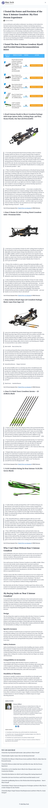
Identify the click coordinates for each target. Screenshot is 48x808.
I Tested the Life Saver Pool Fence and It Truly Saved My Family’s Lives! (20, 777)
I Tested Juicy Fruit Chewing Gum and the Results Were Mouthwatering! (21, 732)
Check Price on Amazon (36, 65)
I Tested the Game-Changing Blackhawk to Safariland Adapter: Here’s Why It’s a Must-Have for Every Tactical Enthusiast (23, 735)
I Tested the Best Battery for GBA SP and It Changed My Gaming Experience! (22, 774)
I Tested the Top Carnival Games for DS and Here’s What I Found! (20, 737)
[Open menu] (45, 2)
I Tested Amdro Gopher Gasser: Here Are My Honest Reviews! (18, 756)
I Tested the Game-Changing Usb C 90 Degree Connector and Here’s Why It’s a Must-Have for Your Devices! (22, 740)
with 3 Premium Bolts (12, 215)
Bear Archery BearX (12, 300)
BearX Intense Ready (13, 114)
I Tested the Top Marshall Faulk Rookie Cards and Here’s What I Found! (20, 752)
